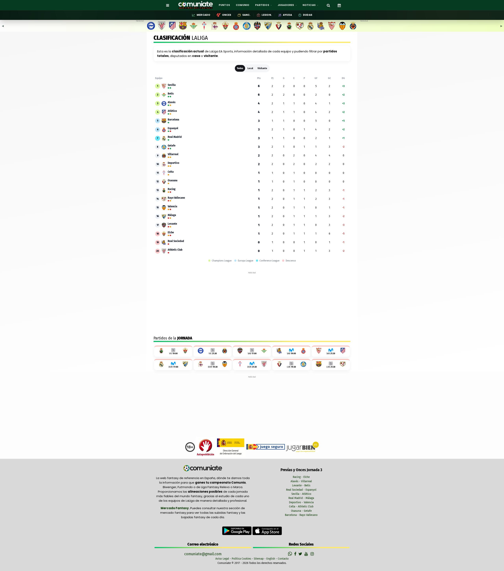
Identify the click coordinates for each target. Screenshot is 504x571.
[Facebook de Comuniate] (296, 554)
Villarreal (173, 154)
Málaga (172, 215)
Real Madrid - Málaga (301, 498)
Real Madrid (175, 137)
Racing (171, 189)
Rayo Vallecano (176, 197)
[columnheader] (258, 78)
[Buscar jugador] (328, 5)
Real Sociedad (176, 241)
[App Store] (267, 530)
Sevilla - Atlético (301, 494)
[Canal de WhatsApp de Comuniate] (290, 554)
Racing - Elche (301, 477)
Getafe (171, 145)
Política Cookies (241, 558)
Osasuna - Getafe (301, 511)
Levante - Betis (301, 485)
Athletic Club (175, 249)
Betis (171, 93)
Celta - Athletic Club (301, 506)
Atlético (172, 111)
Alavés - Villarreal (301, 481)
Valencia (172, 206)
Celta (171, 171)
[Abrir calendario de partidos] (339, 5)
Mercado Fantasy (175, 508)
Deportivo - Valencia (301, 502)
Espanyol (173, 128)
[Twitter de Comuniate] (301, 554)
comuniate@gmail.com (202, 554)
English (270, 558)
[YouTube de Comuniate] (307, 554)
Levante (172, 223)
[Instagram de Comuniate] (312, 554)
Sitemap (259, 558)
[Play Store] (237, 530)
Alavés (171, 102)
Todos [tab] (240, 68)
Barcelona (173, 119)
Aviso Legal (222, 558)
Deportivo (173, 163)
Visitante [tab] (262, 68)
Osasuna (172, 180)
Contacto (283, 558)
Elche (171, 232)
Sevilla (172, 85)
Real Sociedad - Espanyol (301, 489)
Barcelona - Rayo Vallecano (301, 515)
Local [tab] (250, 68)
